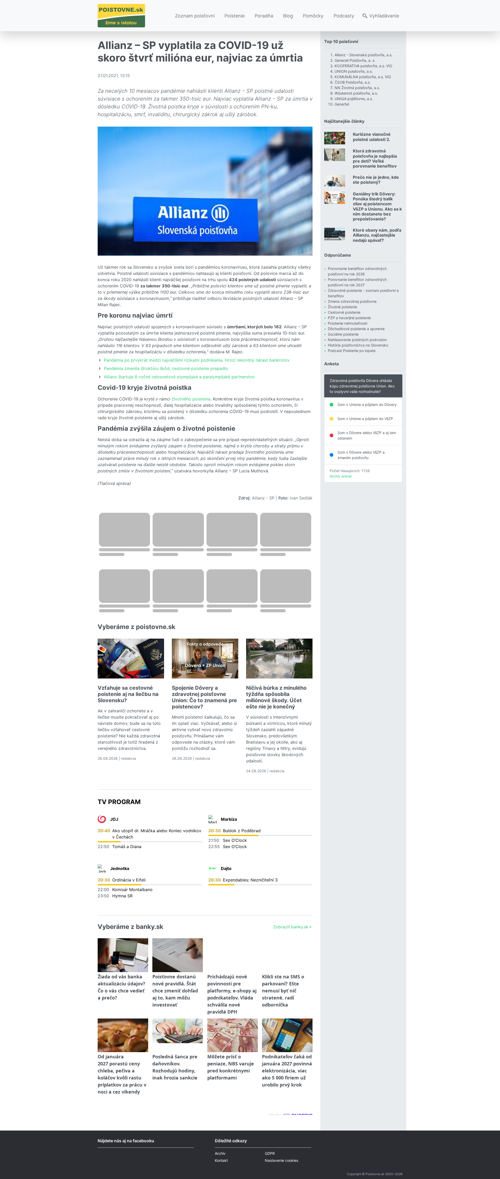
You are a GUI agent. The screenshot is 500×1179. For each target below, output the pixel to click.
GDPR (270, 1153)
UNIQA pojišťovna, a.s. (354, 98)
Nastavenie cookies (281, 1160)
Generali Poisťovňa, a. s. (355, 60)
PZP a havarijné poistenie (349, 318)
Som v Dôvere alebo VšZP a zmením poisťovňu (361, 455)
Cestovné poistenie (344, 312)
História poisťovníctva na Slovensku (358, 345)
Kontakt (221, 1160)
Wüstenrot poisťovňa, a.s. (356, 93)
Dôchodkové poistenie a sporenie (356, 328)
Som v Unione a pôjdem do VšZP (365, 418)
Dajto (226, 868)
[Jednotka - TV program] (102, 868)
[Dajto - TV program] (212, 868)
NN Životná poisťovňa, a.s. (357, 87)
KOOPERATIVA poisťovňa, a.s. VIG (363, 66)
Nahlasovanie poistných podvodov (357, 339)
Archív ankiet (341, 476)
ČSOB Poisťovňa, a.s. (353, 82)
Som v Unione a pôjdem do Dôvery (367, 404)
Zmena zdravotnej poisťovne (352, 301)
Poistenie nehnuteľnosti (347, 323)
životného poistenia (191, 399)
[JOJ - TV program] (102, 819)
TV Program (119, 802)
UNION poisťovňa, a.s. (354, 71)
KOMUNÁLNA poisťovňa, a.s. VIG (363, 77)
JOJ (114, 819)
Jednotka (119, 868)
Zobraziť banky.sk (290, 926)
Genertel (342, 104)
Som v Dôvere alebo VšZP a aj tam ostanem (367, 435)
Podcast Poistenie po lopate (352, 350)
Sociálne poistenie (343, 334)
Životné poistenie (342, 307)
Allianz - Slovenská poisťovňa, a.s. (363, 55)
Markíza (229, 819)
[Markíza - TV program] (212, 819)
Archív (220, 1153)
